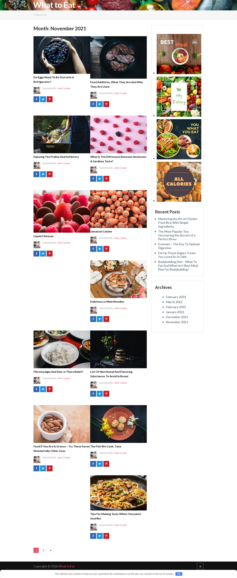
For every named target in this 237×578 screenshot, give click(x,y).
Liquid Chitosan (43, 236)
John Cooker (63, 88)
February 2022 (176, 307)
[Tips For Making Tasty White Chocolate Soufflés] (118, 492)
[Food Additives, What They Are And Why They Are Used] (118, 57)
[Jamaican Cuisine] (118, 209)
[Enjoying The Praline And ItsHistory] (61, 134)
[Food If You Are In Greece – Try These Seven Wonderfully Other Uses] (61, 424)
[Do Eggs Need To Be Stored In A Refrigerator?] (61, 55)
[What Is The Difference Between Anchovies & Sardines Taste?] (118, 134)
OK (179, 574)
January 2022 (175, 312)
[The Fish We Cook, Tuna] (118, 424)
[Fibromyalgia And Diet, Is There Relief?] (61, 349)
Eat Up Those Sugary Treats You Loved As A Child (177, 255)
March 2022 (174, 302)
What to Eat (54, 5)
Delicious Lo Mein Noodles (107, 301)
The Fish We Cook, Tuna (105, 446)
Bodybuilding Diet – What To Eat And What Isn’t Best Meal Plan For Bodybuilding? (178, 265)
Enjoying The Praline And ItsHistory (56, 156)
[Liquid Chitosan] (61, 211)
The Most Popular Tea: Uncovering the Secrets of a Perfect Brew (177, 235)
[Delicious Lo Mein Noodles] (118, 279)
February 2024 (176, 297)
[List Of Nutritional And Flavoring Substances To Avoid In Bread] (118, 349)
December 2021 (177, 317)
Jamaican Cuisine (101, 231)
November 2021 (177, 322)
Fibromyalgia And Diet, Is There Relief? (58, 371)
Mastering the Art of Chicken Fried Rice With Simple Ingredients (177, 222)
